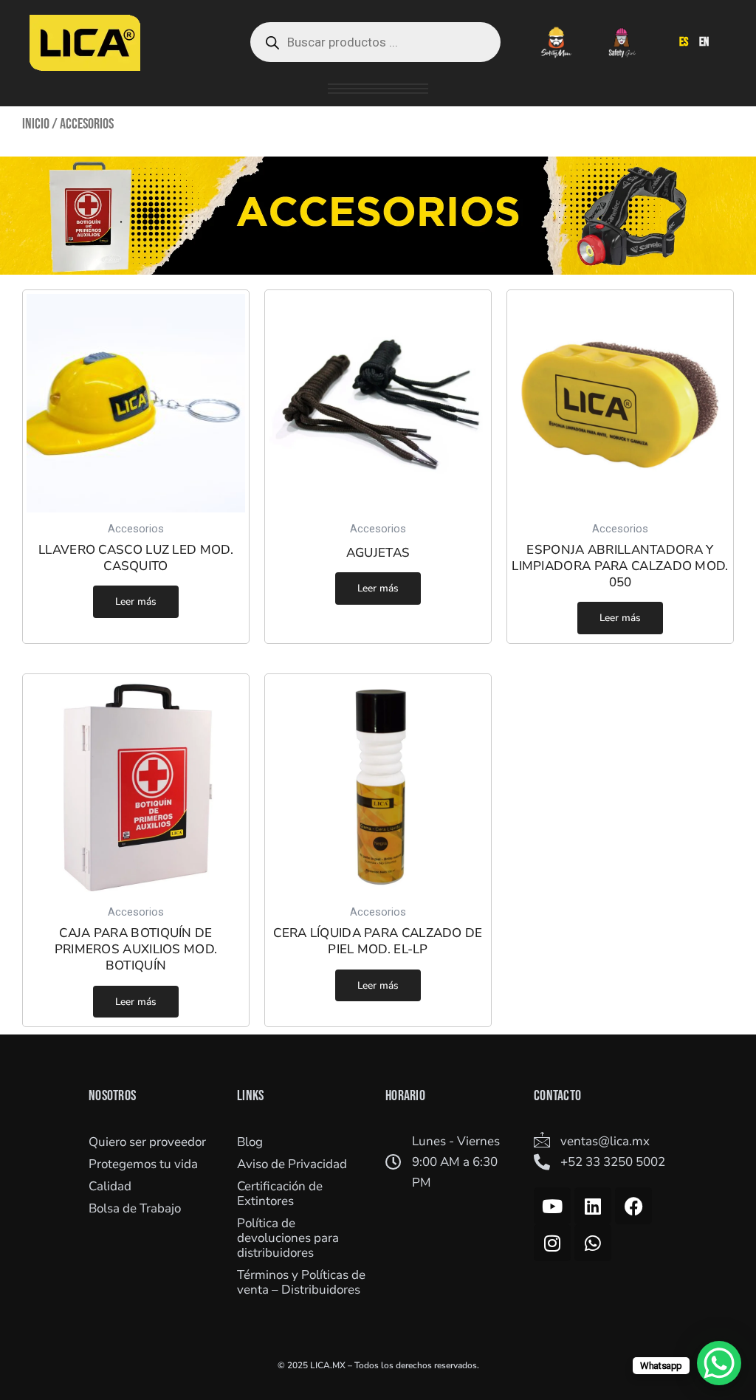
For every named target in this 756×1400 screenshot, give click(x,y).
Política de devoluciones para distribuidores (288, 1238)
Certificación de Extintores (280, 1193)
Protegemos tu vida (143, 1164)
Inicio (35, 124)
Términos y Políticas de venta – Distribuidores (301, 1282)
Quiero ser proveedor (147, 1141)
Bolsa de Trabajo (135, 1208)
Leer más (136, 601)
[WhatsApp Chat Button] (719, 1363)
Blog (250, 1141)
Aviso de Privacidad (292, 1164)
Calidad (110, 1186)
